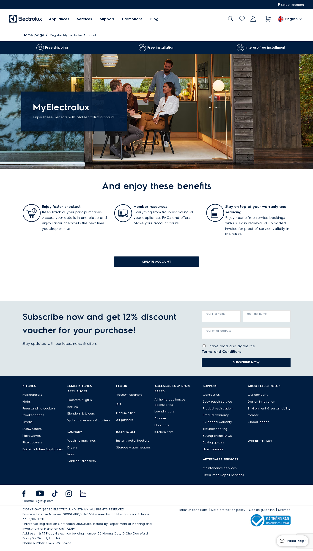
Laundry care (164, 411)
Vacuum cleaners (129, 395)
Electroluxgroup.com (37, 501)
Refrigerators (32, 395)
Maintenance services (220, 468)
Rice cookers (32, 442)
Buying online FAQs (217, 436)
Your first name (215, 313)
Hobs (26, 402)
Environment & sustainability (269, 408)
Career (253, 415)
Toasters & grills (79, 400)
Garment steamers (81, 461)
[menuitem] (59, 19)
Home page (33, 35)
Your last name (257, 313)
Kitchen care (164, 432)
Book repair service (217, 402)
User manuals (213, 449)
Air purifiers (124, 420)
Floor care (162, 425)
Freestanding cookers (39, 408)
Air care (160, 418)
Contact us (211, 395)
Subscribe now (246, 362)
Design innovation (261, 402)
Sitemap (284, 510)
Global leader (258, 422)
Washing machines (81, 440)
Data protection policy (228, 510)
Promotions (132, 19)
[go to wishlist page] (242, 19)
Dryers (72, 447)
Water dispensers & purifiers (89, 420)
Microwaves (31, 436)
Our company (258, 395)
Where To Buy (260, 441)
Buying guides (213, 442)
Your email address (218, 330)
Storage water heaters (133, 447)
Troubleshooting (215, 429)
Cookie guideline (262, 510)
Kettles (72, 407)
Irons (71, 454)
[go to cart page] (268, 19)
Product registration (218, 408)
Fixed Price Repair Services (223, 475)
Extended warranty (217, 422)
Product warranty (216, 415)
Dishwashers (32, 429)
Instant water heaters (132, 440)
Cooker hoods (33, 415)
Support (107, 19)
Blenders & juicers (81, 413)
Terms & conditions (193, 510)
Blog (154, 19)
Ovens (27, 422)
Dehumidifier (125, 413)
